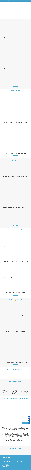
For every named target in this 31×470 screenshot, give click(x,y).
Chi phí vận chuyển (5, 466)
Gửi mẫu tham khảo (5, 464)
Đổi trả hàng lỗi (4, 467)
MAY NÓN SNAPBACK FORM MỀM (8, 153)
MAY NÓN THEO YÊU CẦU (6, 331)
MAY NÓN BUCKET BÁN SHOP (20, 207)
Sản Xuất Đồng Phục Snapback (7, 122)
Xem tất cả (15, 225)
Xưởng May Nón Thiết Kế (6, 37)
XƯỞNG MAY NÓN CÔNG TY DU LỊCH (21, 362)
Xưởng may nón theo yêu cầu (20, 37)
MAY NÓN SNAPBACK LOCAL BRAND (21, 153)
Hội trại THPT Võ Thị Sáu (15, 389)
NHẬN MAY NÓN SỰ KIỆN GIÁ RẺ (21, 331)
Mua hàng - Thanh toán (5, 465)
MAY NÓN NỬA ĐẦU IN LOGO (20, 292)
